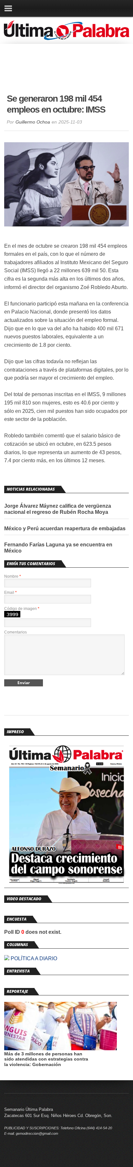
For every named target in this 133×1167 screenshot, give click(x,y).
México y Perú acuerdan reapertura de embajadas (65, 528)
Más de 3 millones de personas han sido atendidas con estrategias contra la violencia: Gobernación (46, 1059)
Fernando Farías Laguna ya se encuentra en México (58, 548)
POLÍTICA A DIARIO (33, 958)
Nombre (12, 576)
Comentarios (15, 632)
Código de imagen (21, 608)
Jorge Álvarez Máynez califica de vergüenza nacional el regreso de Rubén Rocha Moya (57, 509)
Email (10, 592)
